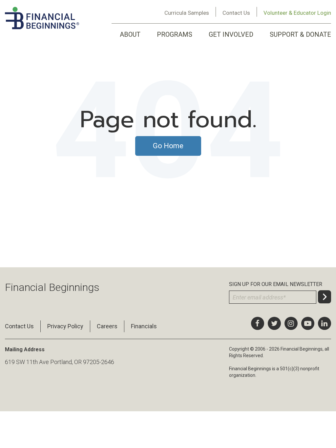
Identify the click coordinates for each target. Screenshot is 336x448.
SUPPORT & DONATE (300, 34)
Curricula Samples (186, 13)
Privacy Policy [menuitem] (65, 326)
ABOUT (130, 34)
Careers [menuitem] (107, 326)
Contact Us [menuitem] (19, 326)
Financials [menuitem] (144, 326)
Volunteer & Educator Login (297, 13)
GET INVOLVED (231, 34)
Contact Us (236, 13)
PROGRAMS (174, 34)
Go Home (168, 146)
